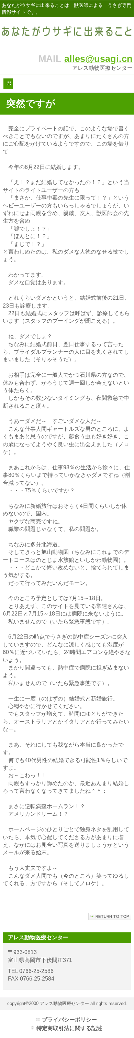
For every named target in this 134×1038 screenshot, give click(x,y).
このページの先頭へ (109, 916)
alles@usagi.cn (98, 58)
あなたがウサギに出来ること (67, 33)
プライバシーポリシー (69, 1020)
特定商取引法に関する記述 (69, 1028)
